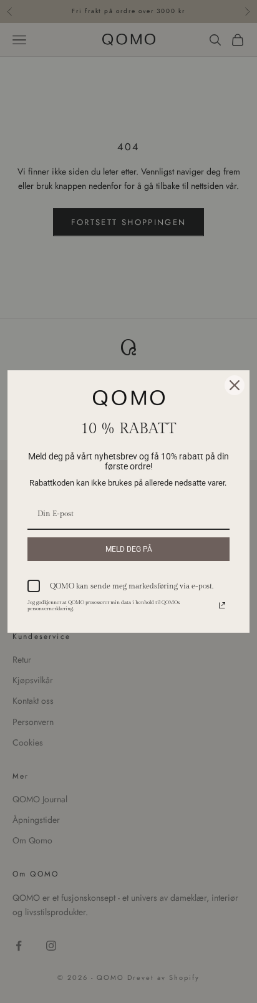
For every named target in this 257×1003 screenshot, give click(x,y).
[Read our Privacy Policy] (222, 605)
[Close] (235, 385)
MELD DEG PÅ (128, 549)
